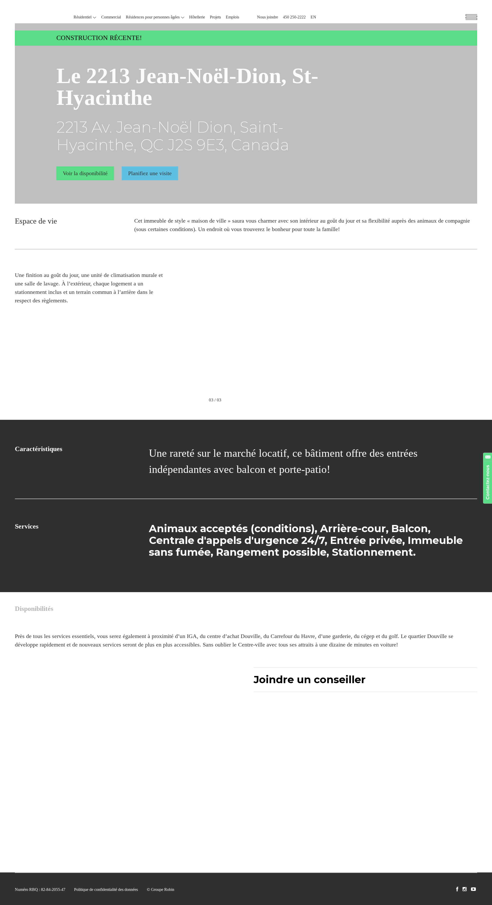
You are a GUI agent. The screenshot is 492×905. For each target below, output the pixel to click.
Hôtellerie (197, 17)
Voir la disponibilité (85, 173)
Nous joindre (267, 17)
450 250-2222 (294, 17)
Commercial (111, 17)
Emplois (232, 17)
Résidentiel (82, 17)
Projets (215, 17)
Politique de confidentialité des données (106, 889)
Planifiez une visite (150, 173)
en (313, 17)
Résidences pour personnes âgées (153, 17)
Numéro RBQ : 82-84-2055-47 (40, 889)
